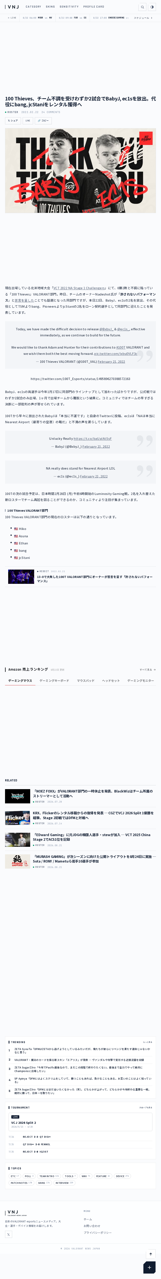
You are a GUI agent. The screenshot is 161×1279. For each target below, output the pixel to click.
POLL (29, 1176)
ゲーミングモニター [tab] (140, 680)
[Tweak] (149, 1267)
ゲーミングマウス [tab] (20, 680)
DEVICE (122, 1176)
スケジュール (143, 18)
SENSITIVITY (69, 7)
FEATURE (103, 1176)
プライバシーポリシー (98, 1233)
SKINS (50, 7)
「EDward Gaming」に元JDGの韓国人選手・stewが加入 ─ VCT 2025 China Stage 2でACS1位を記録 (92, 837)
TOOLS (70, 1176)
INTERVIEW (64, 1182)
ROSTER (13, 112)
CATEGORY (34, 7)
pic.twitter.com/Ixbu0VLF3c (115, 353)
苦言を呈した (24, 300)
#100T (121, 347)
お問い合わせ (92, 1226)
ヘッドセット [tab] (111, 680)
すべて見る (146, 669)
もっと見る (147, 1042)
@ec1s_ (123, 329)
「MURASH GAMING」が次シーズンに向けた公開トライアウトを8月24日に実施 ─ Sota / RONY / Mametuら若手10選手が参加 (94, 859)
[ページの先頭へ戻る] (151, 1254)
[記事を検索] (142, 7)
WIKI (86, 1176)
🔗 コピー (43, 120)
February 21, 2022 (111, 361)
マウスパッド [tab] (86, 680)
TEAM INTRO (49, 1176)
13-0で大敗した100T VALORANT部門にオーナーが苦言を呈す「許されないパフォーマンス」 (95, 579)
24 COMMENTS (51, 112)
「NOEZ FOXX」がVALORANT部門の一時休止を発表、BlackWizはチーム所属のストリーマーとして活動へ (93, 793)
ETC (15, 1176)
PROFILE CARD (94, 7)
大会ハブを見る (145, 1107)
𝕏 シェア (13, 120)
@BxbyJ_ (107, 329)
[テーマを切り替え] (152, 7)
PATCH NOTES (21, 1182)
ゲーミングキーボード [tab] (54, 680)
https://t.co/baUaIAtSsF (93, 438)
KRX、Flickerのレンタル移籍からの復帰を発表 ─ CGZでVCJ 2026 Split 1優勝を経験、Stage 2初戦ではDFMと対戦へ (93, 815)
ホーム (88, 1219)
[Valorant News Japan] (12, 7)
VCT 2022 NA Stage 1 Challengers (79, 288)
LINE (28, 120)
